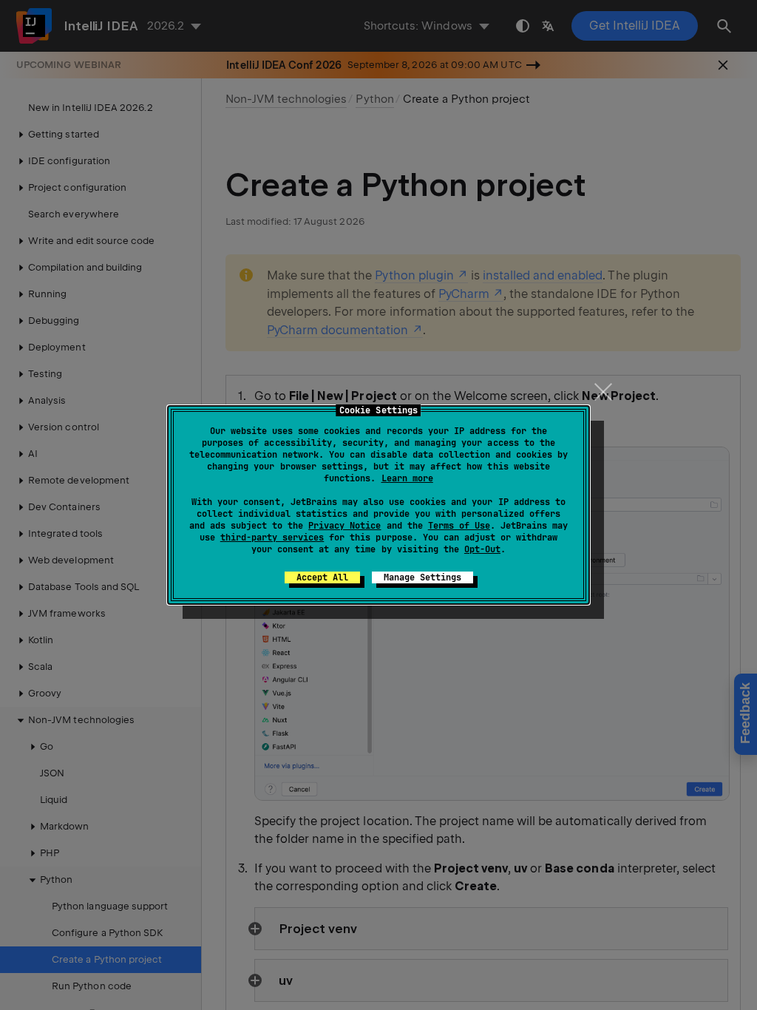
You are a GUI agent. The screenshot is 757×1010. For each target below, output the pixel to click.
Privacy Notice (344, 526)
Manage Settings (422, 577)
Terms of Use (459, 526)
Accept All (322, 577)
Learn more (407, 478)
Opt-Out (482, 549)
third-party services (272, 537)
